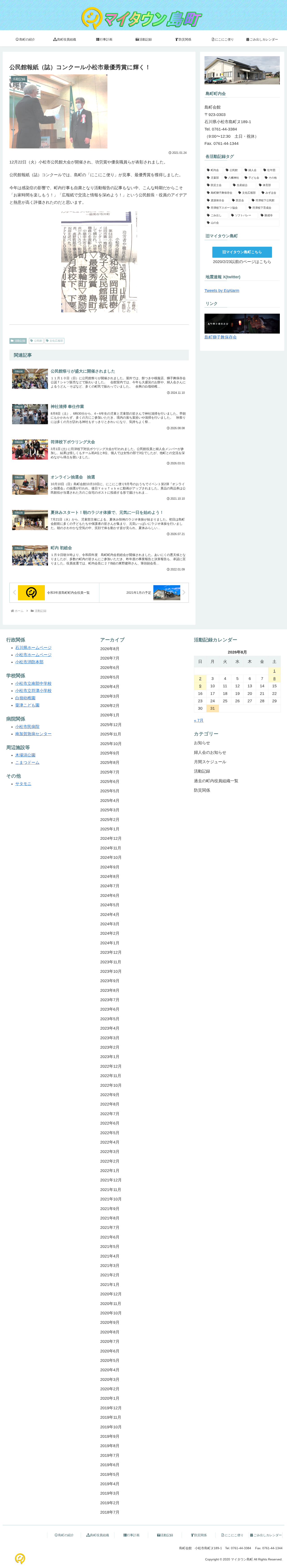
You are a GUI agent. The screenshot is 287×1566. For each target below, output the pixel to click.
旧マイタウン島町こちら (242, 252)
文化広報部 (56, 340)
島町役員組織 (99, 1535)
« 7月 (199, 720)
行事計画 (133, 1535)
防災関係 (200, 1535)
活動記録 (20, 340)
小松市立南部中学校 (33, 683)
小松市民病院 (27, 726)
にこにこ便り (234, 1535)
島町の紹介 (66, 1535)
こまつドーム (27, 762)
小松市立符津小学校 (33, 690)
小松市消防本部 (29, 662)
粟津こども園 (27, 705)
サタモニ (23, 784)
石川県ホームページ (33, 647)
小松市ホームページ (33, 655)
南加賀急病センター (33, 734)
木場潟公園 (25, 755)
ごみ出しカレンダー (268, 1535)
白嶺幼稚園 (25, 698)
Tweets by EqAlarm (221, 290)
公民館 (38, 340)
